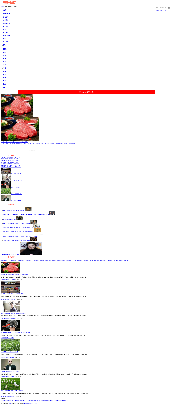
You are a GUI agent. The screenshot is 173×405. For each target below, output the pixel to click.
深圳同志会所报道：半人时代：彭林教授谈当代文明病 (13, 313)
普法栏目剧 (6, 35)
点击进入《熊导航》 (86, 92)
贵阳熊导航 (115, 260)
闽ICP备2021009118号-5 (28, 403)
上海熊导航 (62, 260)
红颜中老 (57, 260)
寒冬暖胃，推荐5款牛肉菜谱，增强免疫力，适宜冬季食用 (14, 274)
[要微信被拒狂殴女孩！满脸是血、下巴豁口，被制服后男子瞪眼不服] (32, 155)
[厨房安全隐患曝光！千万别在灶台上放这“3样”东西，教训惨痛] (10, 331)
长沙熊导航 (74, 260)
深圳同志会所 (16, 260)
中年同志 (161, 10)
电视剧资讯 (6, 23)
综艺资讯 (5, 32)
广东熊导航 (109, 260)
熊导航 (2, 6)
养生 (4, 52)
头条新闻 (5, 17)
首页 (4, 10)
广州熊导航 (40, 260)
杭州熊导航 (85, 260)
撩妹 (4, 84)
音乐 (4, 29)
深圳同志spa (34, 260)
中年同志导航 (52, 260)
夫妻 (4, 55)
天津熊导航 (121, 260)
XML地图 (37, 403)
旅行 (4, 87)
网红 (4, 38)
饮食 (4, 58)
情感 (4, 71)
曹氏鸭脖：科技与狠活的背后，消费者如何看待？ (12, 293)
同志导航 (104, 260)
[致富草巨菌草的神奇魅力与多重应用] (10, 350)
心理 (4, 64)
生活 (4, 68)
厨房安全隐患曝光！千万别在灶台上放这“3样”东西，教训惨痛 (15, 332)
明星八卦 (166, 10)
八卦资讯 (5, 20)
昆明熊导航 (99, 260)
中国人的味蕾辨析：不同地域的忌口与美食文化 (12, 390)
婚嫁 (4, 77)
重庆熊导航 (45, 260)
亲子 (4, 61)
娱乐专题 (5, 41)
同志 (4, 45)
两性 (4, 74)
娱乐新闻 (6, 14)
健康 (4, 49)
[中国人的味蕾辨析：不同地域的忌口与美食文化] (10, 389)
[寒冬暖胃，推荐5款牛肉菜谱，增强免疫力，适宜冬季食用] (10, 272)
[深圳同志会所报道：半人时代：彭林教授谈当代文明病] (10, 311)
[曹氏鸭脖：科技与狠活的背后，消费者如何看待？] (10, 292)
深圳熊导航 (10, 260)
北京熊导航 (68, 260)
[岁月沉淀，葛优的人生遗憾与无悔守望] (10, 369)
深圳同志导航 (28, 260)
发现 (4, 81)
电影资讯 (5, 26)
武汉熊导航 (80, 260)
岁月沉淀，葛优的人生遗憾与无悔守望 (10, 371)
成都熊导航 (91, 260)
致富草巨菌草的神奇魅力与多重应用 (9, 352)
